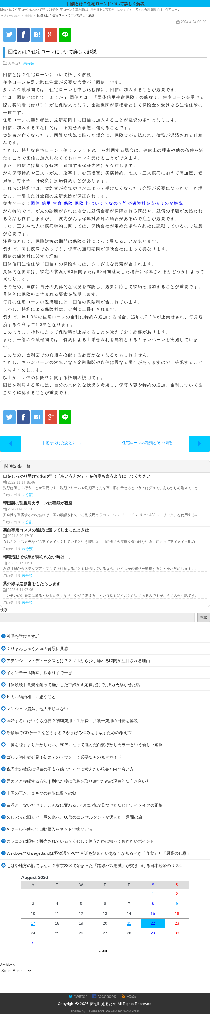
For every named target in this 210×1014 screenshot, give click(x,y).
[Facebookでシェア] (23, 35)
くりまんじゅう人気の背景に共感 (37, 648)
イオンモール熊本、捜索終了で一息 (39, 672)
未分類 (28, 64)
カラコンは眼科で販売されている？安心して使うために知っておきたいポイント (80, 841)
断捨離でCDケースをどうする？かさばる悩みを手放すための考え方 (69, 732)
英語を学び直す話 (23, 636)
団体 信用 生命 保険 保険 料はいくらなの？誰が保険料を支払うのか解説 (107, 203)
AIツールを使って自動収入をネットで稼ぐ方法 (49, 829)
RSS (130, 996)
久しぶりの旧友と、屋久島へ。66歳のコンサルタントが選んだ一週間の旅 (74, 817)
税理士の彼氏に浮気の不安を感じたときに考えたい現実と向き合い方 (70, 769)
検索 (4, 609)
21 (129, 923)
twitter (80, 996)
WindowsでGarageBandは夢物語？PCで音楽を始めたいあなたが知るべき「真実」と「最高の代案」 (99, 853)
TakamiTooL (96, 1011)
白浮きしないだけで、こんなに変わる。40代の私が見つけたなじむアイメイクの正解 (85, 805)
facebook (106, 996)
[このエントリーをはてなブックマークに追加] (37, 35)
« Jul (103, 951)
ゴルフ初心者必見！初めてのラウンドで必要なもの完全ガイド (64, 757)
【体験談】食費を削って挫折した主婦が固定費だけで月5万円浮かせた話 (73, 684)
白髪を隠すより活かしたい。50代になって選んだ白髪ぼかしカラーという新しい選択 (85, 744)
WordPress (131, 1011)
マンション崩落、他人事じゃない (37, 708)
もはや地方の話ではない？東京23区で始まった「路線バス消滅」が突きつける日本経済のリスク (95, 865)
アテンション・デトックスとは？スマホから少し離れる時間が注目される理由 (78, 660)
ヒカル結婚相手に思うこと (31, 696)
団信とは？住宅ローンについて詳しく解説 (52, 51)
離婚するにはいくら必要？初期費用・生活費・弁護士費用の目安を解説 (72, 720)
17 (33, 923)
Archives (7, 965)
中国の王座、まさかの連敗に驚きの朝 (41, 793)
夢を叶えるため (103, 1003)
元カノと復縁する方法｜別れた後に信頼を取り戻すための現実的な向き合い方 (78, 781)
